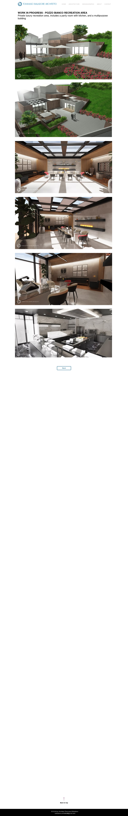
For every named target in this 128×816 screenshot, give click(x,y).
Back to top (64, 803)
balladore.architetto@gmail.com (65, 813)
